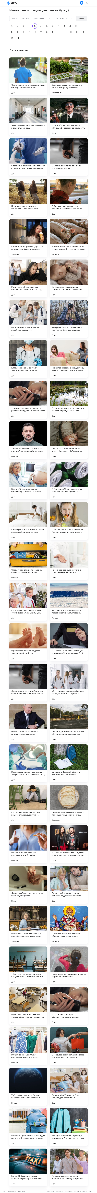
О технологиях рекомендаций (76, 1191)
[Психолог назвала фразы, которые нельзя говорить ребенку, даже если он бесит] (69, 359)
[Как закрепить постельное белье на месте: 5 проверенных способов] (28, 521)
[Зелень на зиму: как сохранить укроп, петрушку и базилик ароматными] (69, 76)
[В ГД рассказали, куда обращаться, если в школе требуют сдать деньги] (69, 1006)
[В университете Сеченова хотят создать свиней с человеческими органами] (69, 238)
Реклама (21, 1191)
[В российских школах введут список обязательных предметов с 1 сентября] (28, 1006)
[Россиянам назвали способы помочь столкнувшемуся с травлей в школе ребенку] (28, 804)
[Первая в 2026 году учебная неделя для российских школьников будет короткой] (69, 1087)
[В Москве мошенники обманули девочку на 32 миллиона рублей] (69, 642)
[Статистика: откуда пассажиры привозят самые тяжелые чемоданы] (28, 561)
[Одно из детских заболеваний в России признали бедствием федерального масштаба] (69, 521)
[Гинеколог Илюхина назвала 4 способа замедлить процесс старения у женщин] (28, 925)
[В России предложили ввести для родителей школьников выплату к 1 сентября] (28, 1127)
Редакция (59, 1191)
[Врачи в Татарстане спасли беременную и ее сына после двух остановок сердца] (28, 480)
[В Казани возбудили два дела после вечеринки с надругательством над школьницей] (69, 157)
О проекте (50, 1191)
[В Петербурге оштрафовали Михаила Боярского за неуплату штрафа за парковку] (69, 117)
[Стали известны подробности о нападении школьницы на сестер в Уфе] (28, 683)
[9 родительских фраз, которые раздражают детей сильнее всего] (28, 400)
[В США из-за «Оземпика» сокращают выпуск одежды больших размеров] (28, 1046)
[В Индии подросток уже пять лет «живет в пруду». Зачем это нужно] (69, 400)
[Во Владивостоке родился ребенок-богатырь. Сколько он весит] (69, 278)
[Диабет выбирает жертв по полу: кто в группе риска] (28, 885)
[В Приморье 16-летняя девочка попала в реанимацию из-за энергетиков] (69, 480)
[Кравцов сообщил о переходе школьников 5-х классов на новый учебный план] (69, 1127)
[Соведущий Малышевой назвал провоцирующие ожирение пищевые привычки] (69, 804)
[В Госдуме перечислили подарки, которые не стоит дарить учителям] (69, 1046)
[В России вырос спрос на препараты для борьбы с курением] (28, 844)
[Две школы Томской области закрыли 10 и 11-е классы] (69, 763)
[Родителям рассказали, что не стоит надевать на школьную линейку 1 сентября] (28, 602)
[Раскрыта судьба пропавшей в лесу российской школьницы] (69, 319)
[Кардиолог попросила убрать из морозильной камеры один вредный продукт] (28, 238)
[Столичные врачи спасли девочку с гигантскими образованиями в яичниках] (28, 157)
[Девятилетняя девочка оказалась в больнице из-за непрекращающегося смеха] (28, 117)
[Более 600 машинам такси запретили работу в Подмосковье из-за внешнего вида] (28, 1167)
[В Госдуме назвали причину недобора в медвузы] (28, 319)
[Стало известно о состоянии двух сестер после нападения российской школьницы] (28, 76)
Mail (4, 1191)
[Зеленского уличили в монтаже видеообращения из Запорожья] (28, 440)
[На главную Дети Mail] (13, 3)
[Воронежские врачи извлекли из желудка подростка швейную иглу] (28, 763)
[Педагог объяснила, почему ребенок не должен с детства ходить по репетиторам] (69, 885)
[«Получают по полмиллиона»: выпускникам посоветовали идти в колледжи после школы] (28, 965)
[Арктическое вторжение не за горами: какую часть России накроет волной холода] (69, 602)
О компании (12, 1191)
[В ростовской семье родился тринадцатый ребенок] (28, 642)
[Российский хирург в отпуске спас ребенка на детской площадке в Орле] (69, 561)
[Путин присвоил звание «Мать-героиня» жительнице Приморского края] (28, 723)
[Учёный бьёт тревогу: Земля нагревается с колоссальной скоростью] (28, 1087)
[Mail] (8, 3)
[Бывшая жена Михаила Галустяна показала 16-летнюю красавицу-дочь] (69, 844)
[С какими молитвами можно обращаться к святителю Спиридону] (69, 925)
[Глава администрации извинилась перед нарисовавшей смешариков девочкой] (69, 965)
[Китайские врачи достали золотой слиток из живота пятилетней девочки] (28, 359)
